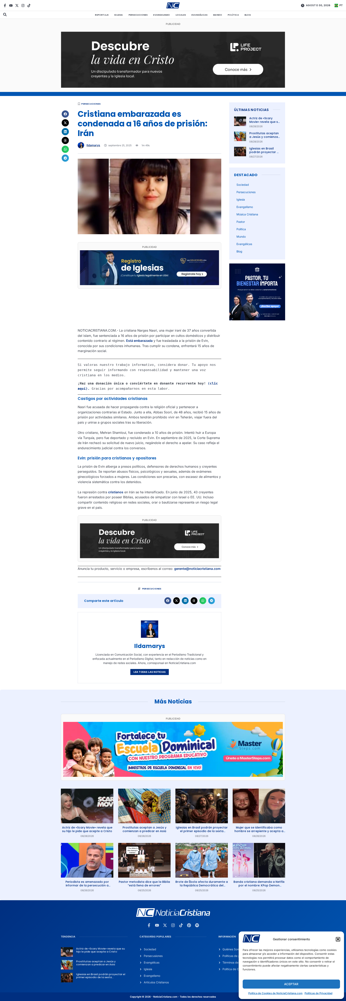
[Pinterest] (189, 925)
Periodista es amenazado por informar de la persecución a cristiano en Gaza (87, 885)
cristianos (115, 492)
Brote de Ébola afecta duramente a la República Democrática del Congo (201, 885)
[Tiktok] (29, 5)
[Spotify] (197, 925)
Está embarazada (139, 341)
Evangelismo (161, 14)
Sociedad (242, 184)
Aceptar (291, 984)
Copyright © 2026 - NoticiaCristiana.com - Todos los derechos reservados (173, 996)
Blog (247, 14)
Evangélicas (199, 14)
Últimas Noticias (251, 109)
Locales (181, 14)
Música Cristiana (247, 214)
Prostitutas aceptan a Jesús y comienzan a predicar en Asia (264, 136)
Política (233, 14)
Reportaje (102, 14)
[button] (338, 939)
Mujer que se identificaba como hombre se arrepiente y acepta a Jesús (258, 831)
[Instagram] (23, 5)
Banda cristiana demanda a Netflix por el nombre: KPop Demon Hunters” (259, 885)
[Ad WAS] (149, 284)
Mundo (217, 14)
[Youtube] (11, 5)
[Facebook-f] (5, 5)
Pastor (240, 221)
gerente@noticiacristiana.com (197, 569)
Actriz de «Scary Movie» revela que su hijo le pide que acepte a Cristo (264, 123)
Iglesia (118, 14)
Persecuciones (138, 14)
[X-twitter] (17, 5)
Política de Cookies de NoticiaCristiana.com (275, 993)
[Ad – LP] (173, 87)
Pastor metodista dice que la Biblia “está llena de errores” (144, 883)
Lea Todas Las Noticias (150, 671)
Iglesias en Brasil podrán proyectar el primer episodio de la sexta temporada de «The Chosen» (202, 831)
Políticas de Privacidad (318, 993)
